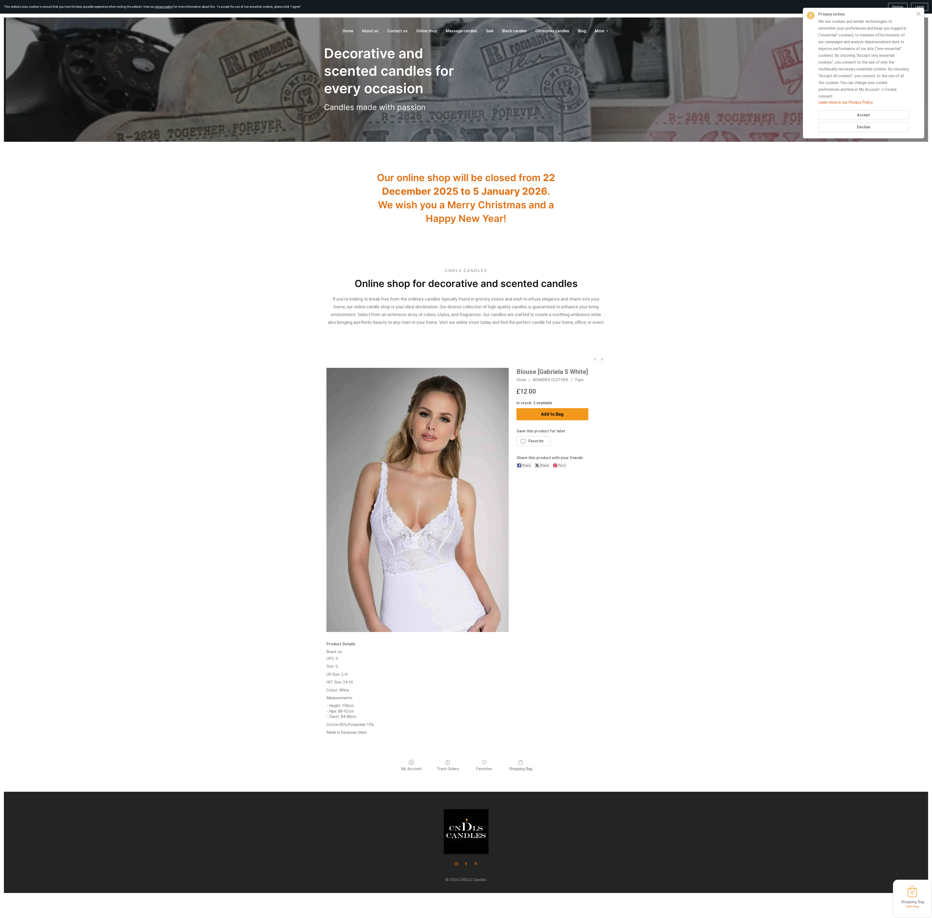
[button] (533, 441)
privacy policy (164, 6)
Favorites (484, 768)
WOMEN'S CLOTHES (550, 380)
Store (521, 380)
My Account (411, 768)
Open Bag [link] (912, 906)
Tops (579, 380)
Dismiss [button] (897, 6)
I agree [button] (919, 6)
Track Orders (448, 768)
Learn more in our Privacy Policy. (845, 102)
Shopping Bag (520, 768)
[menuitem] (595, 359)
